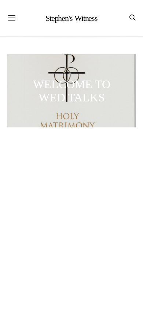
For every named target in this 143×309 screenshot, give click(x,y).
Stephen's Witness (71, 18)
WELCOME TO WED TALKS (71, 91)
